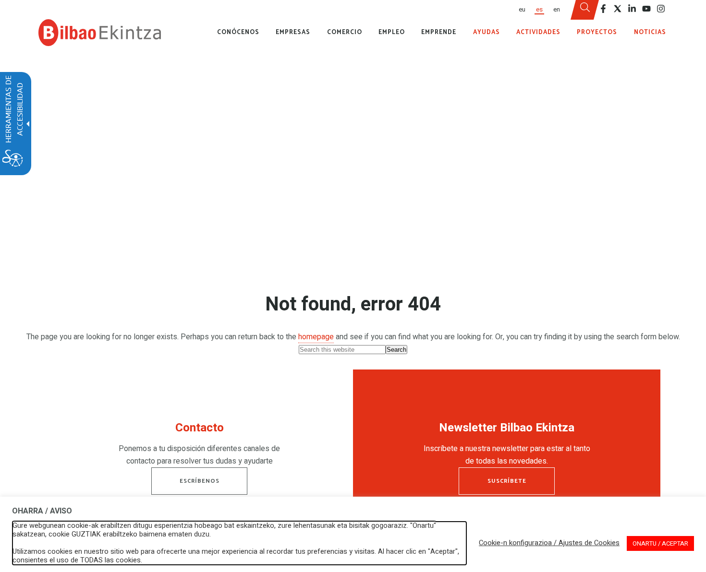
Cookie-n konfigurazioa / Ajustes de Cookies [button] (549, 543)
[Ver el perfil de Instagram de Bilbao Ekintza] (661, 8)
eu (522, 9)
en (556, 9)
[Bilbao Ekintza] (99, 32)
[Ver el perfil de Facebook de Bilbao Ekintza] (603, 8)
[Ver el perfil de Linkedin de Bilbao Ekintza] (632, 8)
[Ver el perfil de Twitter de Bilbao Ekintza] (617, 8)
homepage (316, 337)
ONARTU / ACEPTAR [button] (660, 543)
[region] (199, 446)
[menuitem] (521, 9)
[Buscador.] (585, 10)
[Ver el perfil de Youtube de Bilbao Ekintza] (646, 8)
